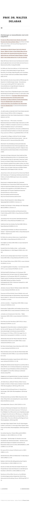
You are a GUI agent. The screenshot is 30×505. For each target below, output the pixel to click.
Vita (2, 11)
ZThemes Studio (25, 500)
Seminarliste (5, 8)
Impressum (4, 1)
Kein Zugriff (5, 3)
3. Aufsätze (4, 488)
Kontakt (4, 6)
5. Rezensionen (24, 488)
